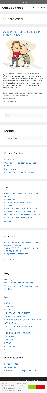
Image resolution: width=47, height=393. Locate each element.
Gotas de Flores (12, 7)
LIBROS (7, 343)
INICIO (7, 303)
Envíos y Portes (11, 364)
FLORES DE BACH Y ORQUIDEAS (20, 333)
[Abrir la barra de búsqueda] (28, 7)
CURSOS (10, 336)
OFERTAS (10, 340)
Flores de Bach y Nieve (14, 159)
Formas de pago (11, 367)
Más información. (19, 390)
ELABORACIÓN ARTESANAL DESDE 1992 (22, 320)
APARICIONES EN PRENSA (16, 316)
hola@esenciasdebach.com (16, 254)
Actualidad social (12, 93)
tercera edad (10, 99)
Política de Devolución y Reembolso (20, 370)
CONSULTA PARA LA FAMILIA (19, 326)
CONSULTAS (10, 323)
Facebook (9, 259)
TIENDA (7, 330)
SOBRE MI (8, 306)
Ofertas (7, 221)
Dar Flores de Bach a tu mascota (18, 283)
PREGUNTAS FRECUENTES (18, 313)
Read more (15, 87)
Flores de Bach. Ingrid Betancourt (19, 172)
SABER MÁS (9, 310)
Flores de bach (10, 200)
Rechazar (40, 387)
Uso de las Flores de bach (19, 96)
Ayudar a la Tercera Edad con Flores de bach (22, 33)
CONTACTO (9, 346)
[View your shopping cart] (33, 7)
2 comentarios (11, 101)
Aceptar (32, 387)
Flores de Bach (24, 93)
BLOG (7, 350)
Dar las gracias (10, 169)
